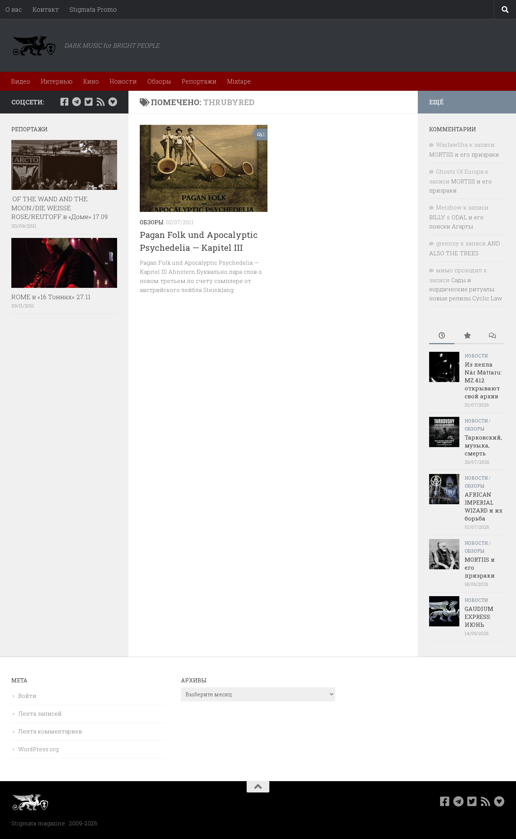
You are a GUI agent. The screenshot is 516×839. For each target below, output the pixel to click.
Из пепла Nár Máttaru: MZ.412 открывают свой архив (483, 380)
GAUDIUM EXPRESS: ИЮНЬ (479, 616)
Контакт (45, 9)
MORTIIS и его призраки (464, 154)
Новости (123, 81)
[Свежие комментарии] (492, 336)
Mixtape (239, 81)
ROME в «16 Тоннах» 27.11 (51, 296)
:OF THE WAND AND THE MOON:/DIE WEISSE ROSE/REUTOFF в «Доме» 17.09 (59, 207)
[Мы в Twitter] (88, 101)
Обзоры (159, 81)
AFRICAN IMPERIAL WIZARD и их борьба (483, 506)
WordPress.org (38, 749)
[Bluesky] (112, 101)
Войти (27, 695)
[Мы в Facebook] (64, 101)
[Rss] (100, 101)
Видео (20, 81)
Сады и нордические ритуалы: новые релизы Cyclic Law (465, 289)
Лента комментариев (50, 731)
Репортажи (199, 81)
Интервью (57, 81)
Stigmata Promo (93, 9)
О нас (13, 9)
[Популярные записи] (467, 336)
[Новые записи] (441, 336)
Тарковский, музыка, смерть (483, 445)
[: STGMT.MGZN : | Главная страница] (34, 45)
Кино (91, 81)
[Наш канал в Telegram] (76, 101)
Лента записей (40, 713)
